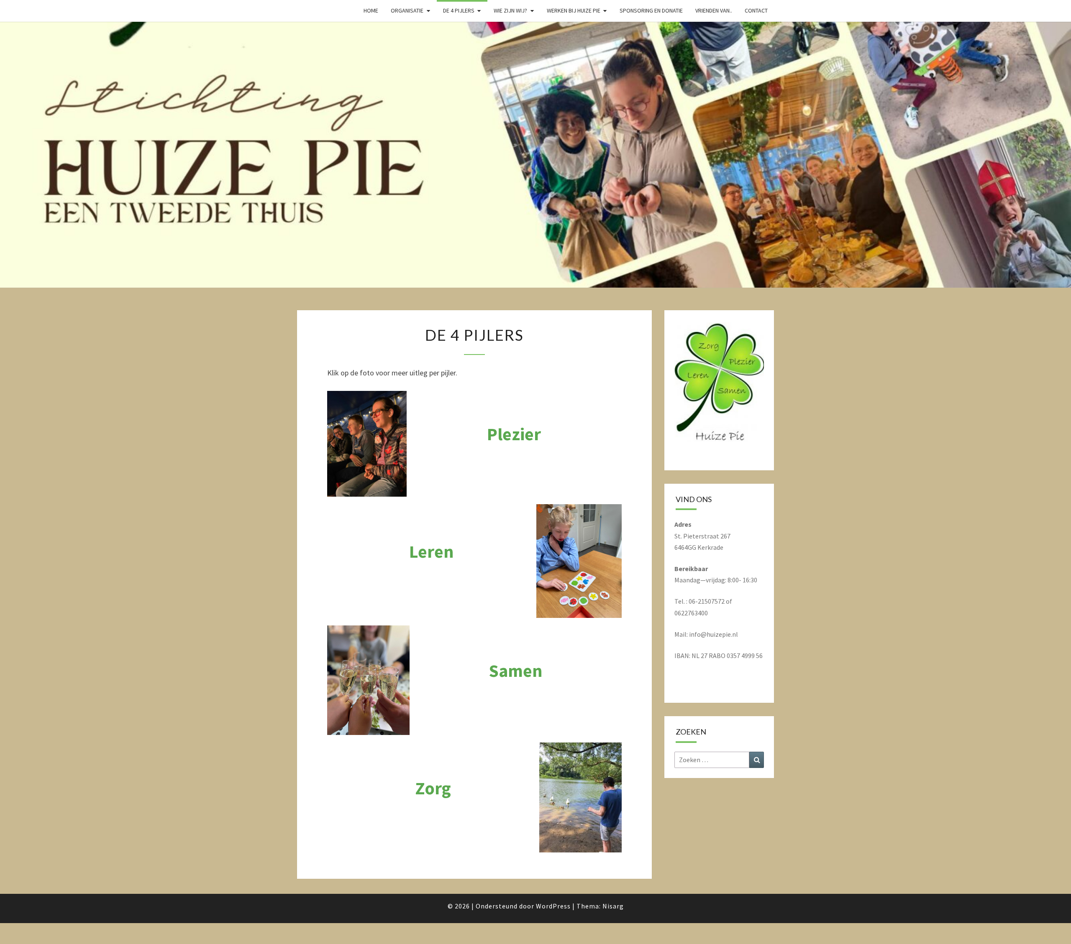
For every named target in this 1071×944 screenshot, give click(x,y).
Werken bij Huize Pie (573, 10)
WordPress (553, 906)
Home (371, 10)
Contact (756, 10)
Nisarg (613, 906)
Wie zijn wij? (510, 10)
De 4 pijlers (458, 10)
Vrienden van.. (713, 10)
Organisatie (407, 10)
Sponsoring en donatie (651, 10)
